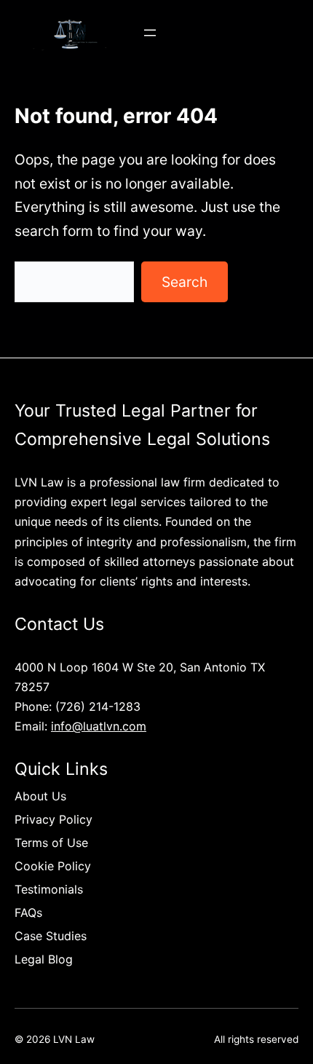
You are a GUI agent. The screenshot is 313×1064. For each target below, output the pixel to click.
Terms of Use (51, 842)
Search (184, 282)
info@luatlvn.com (98, 726)
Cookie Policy (53, 866)
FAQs (28, 912)
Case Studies (51, 936)
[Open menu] (150, 33)
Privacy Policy (53, 819)
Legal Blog (44, 959)
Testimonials (49, 889)
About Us (40, 796)
